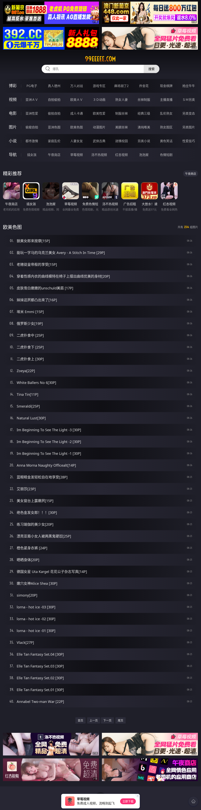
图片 (13, 127)
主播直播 (166, 99)
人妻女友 (76, 141)
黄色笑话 (166, 141)
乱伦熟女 (166, 113)
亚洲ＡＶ (32, 99)
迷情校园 (121, 141)
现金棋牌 (166, 86)
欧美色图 (76, 127)
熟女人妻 (121, 99)
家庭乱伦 (54, 141)
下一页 (107, 720)
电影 (13, 113)
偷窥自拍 (32, 127)
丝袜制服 (144, 99)
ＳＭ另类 (188, 99)
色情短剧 (166, 155)
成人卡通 (76, 113)
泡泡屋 (144, 155)
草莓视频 (76, 155)
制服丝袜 (121, 113)
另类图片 (188, 127)
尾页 (120, 720)
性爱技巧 (188, 141)
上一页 (94, 720)
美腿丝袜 (121, 127)
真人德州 (54, 86)
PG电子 (31, 86)
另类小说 (144, 141)
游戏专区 (99, 86)
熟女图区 (166, 127)
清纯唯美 (144, 127)
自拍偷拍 (54, 99)
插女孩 (32, 155)
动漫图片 (99, 127)
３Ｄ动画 (99, 99)
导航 (13, 154)
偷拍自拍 (54, 113)
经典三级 (144, 113)
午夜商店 (54, 155)
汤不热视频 (99, 155)
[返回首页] (193, 801)
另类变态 (188, 113)
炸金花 (144, 86)
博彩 (13, 85)
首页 (80, 720)
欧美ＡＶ (76, 99)
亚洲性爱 (32, 113)
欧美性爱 (99, 113)
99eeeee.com (100, 59)
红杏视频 (121, 155)
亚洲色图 (54, 127)
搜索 (151, 69)
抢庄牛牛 (188, 86)
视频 (13, 99)
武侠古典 (99, 141)
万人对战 (76, 86)
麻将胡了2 (121, 86)
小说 (13, 141)
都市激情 (32, 141)
